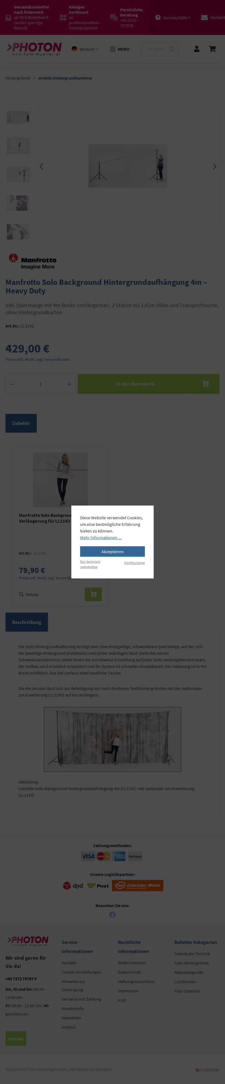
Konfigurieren (134, 562)
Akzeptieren (113, 551)
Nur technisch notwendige (90, 564)
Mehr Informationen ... (101, 537)
